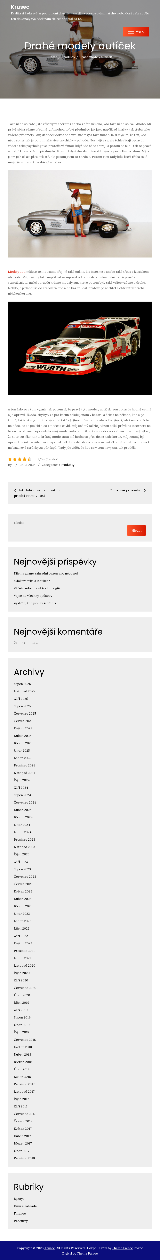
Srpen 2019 (22, 1017)
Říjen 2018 (21, 1032)
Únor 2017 (21, 1151)
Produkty (68, 465)
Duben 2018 (22, 1054)
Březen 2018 (23, 1062)
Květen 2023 (23, 891)
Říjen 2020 (22, 973)
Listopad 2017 (24, 1091)
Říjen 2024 (22, 780)
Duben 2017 (22, 1136)
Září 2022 (21, 936)
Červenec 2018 (25, 1040)
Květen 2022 (23, 943)
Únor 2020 (22, 995)
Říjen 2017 (21, 1099)
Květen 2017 (23, 1128)
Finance (20, 1213)
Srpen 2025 (22, 706)
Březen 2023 (23, 906)
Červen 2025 (23, 721)
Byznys (19, 1199)
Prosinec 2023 (24, 839)
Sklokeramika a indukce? (32, 581)
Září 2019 (21, 1010)
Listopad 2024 (24, 773)
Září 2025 (21, 699)
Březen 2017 (23, 1143)
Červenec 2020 (25, 988)
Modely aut (16, 271)
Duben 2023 (22, 899)
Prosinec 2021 (24, 951)
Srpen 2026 (22, 684)
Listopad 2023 (24, 847)
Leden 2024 (22, 832)
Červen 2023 (23, 884)
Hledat (19, 523)
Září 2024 (21, 787)
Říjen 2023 (21, 854)
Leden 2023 (22, 921)
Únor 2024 (22, 825)
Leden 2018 (22, 1077)
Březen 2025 (23, 743)
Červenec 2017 (25, 1114)
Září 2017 (20, 1106)
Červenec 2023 (25, 876)
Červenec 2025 (25, 713)
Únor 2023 (22, 913)
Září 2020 (21, 980)
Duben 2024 (23, 810)
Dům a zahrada (25, 1206)
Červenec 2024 (25, 802)
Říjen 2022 (21, 928)
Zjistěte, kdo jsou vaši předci (35, 603)
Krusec (20, 7)
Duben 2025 (22, 736)
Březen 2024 (23, 817)
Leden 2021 (22, 958)
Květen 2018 (23, 1047)
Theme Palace (122, 1248)
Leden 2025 (22, 758)
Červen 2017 (23, 1121)
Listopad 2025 (24, 691)
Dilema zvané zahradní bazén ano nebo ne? (46, 573)
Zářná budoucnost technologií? (37, 588)
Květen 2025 (23, 728)
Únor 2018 (21, 1069)
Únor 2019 (22, 1025)
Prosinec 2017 (24, 1084)
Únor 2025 (22, 750)
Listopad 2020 (24, 965)
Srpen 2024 (22, 795)
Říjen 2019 (21, 1002)
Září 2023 (21, 862)
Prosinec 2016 (24, 1158)
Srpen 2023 (22, 869)
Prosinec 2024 (24, 765)
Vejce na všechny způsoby (33, 596)
